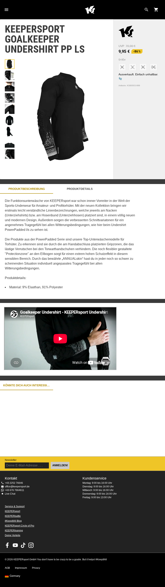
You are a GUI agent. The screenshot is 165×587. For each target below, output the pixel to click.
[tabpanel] (70, 246)
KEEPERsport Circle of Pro (19, 525)
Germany (15, 576)
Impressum (21, 568)
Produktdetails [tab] (80, 188)
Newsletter (10, 460)
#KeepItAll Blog (13, 521)
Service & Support (15, 506)
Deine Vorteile (12, 535)
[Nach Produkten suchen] (146, 10)
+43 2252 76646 (14, 483)
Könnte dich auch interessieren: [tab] (26, 385)
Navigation (6, 9)
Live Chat (10, 493)
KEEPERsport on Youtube (15, 545)
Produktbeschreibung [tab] (26, 188)
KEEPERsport (12, 511)
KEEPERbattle (13, 516)
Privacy (36, 568)
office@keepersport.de (17, 486)
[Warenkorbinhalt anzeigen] (156, 10)
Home (89, 10)
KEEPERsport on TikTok (23, 545)
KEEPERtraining (14, 530)
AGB (7, 568)
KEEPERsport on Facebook (7, 545)
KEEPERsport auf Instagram (31, 545)
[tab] (9, 64)
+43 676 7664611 (14, 490)
